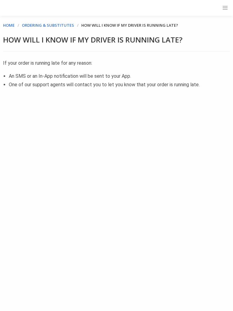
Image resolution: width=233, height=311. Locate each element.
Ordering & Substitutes (48, 25)
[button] (225, 8)
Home (9, 25)
